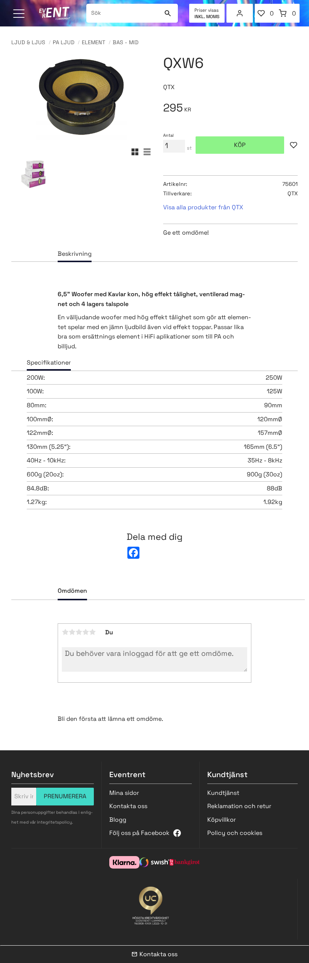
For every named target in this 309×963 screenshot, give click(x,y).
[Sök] (167, 13)
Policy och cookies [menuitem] (234, 833)
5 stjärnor (92, 632)
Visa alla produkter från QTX (203, 207)
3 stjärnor (78, 632)
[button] (19, 14)
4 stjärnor (85, 632)
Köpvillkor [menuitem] (221, 820)
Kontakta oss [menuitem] (128, 806)
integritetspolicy (54, 822)
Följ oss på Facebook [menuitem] (139, 833)
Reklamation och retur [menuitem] (239, 806)
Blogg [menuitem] (117, 820)
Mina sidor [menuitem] (239, 13)
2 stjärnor (72, 632)
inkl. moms (206, 16)
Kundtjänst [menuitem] (223, 793)
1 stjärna (65, 632)
